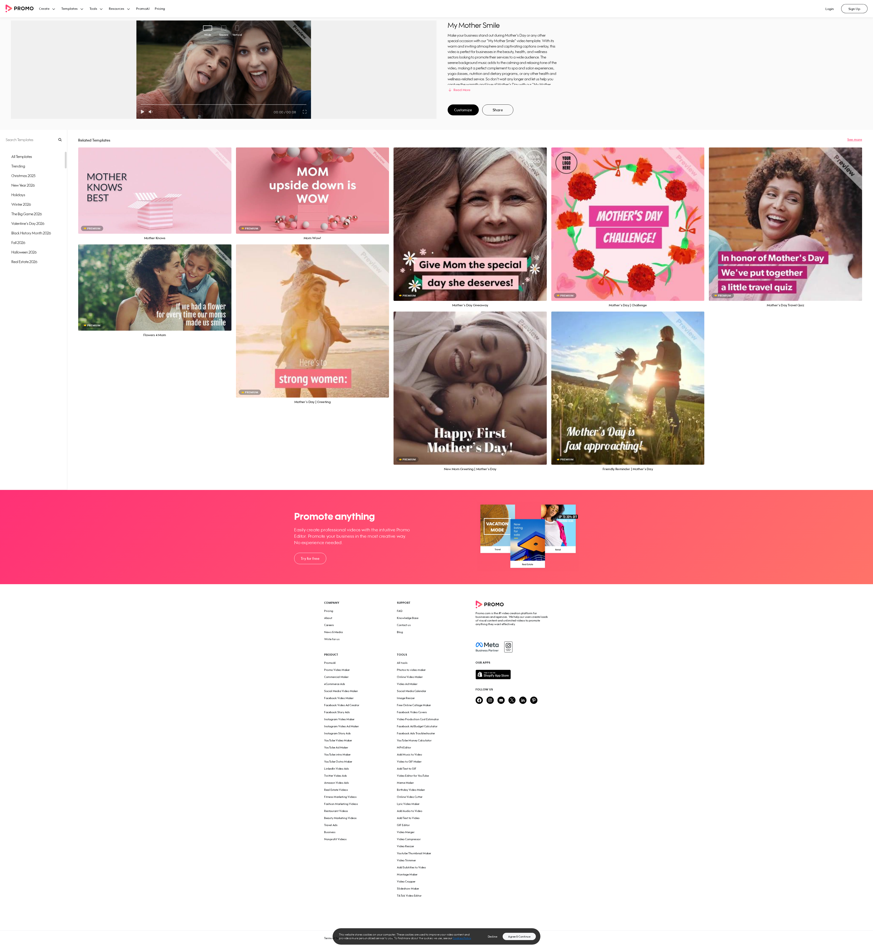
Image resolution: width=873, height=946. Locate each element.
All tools (402, 662)
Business (329, 832)
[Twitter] (512, 701)
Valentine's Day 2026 (27, 223)
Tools (93, 8)
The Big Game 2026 (26, 214)
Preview (155, 186)
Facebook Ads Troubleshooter (416, 733)
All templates (21, 156)
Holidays (18, 195)
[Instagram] (508, 647)
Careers (329, 625)
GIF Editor (403, 825)
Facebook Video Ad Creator (341, 705)
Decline (492, 936)
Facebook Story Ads (337, 712)
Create (44, 8)
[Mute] (151, 112)
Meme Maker (405, 782)
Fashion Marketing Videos (341, 804)
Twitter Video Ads (335, 775)
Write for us (331, 639)
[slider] (141, 104)
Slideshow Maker (408, 888)
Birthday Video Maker (411, 789)
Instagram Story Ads (337, 733)
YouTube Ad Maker (336, 747)
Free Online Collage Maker (414, 705)
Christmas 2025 (23, 175)
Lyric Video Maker (408, 804)
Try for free (310, 558)
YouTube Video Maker (338, 740)
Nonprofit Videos (335, 839)
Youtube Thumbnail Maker (414, 853)
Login (829, 9)
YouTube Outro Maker (338, 761)
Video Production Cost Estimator (418, 719)
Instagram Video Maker (339, 719)
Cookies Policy (462, 938)
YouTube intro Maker (337, 754)
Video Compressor (409, 839)
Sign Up (854, 9)
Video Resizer (405, 846)
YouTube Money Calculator (414, 740)
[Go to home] (22, 9)
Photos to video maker (411, 670)
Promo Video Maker (337, 670)
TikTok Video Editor (409, 895)
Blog (400, 632)
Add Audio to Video (409, 811)
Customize (463, 110)
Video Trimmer (406, 860)
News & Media (333, 632)
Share (498, 110)
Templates (69, 8)
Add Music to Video (409, 754)
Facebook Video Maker (339, 698)
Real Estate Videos (336, 789)
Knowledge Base (407, 618)
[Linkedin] (523, 701)
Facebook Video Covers (412, 712)
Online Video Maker (410, 677)
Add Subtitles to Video (411, 867)
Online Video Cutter (410, 797)
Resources (116, 8)
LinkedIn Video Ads (336, 768)
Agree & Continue (519, 936)
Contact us (404, 625)
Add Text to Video (408, 818)
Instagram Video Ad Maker (341, 726)
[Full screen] (305, 112)
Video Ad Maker (407, 684)
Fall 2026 (18, 242)
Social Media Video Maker (341, 691)
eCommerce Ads (334, 684)
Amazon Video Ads (336, 782)
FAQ (400, 611)
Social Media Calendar (411, 691)
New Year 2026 (23, 185)
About (328, 618)
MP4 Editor (404, 747)
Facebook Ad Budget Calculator (417, 726)
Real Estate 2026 (24, 261)
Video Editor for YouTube (413, 775)
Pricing (160, 8)
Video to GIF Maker (409, 761)
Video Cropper (406, 881)
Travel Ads (330, 825)
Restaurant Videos (336, 811)
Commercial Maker (336, 677)
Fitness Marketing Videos (340, 797)
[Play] (142, 112)
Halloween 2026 (24, 252)
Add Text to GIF (406, 768)
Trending (18, 166)
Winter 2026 (21, 204)
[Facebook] (487, 647)
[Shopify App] (512, 674)
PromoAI (143, 8)
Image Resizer (406, 698)
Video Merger (405, 832)
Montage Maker (407, 874)
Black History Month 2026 (31, 233)
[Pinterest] (533, 701)
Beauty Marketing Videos (340, 818)
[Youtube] (501, 701)
